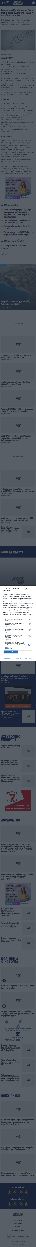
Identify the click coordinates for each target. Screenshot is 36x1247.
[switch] (29, 624)
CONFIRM (11, 652)
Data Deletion (8, 658)
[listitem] (18, 620)
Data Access (18, 658)
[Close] (32, 589)
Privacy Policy (28, 658)
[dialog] (18, 623)
